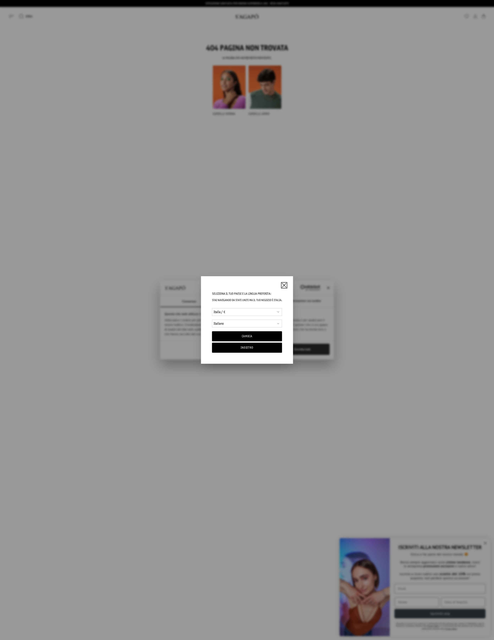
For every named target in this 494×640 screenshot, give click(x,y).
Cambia (247, 336)
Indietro (247, 348)
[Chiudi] (284, 285)
